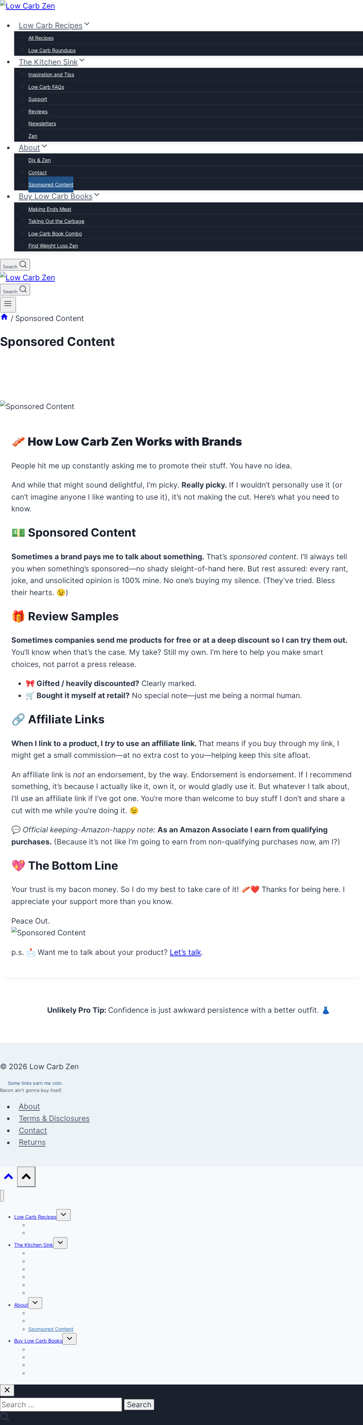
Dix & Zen (39, 160)
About (29, 1106)
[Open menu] (8, 304)
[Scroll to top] (8, 1177)
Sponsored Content (50, 184)
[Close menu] (2, 1196)
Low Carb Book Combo (55, 233)
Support (37, 99)
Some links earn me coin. (35, 1083)
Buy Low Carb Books (38, 1341)
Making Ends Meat (49, 209)
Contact (37, 172)
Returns (32, 1142)
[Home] (4, 318)
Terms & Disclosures (54, 1118)
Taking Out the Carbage (56, 221)
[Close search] (7, 1390)
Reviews (38, 111)
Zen (32, 136)
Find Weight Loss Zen (53, 246)
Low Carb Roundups (52, 50)
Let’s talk (185, 952)
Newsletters (42, 123)
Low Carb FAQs (46, 87)
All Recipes (41, 38)
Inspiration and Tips (51, 74)
